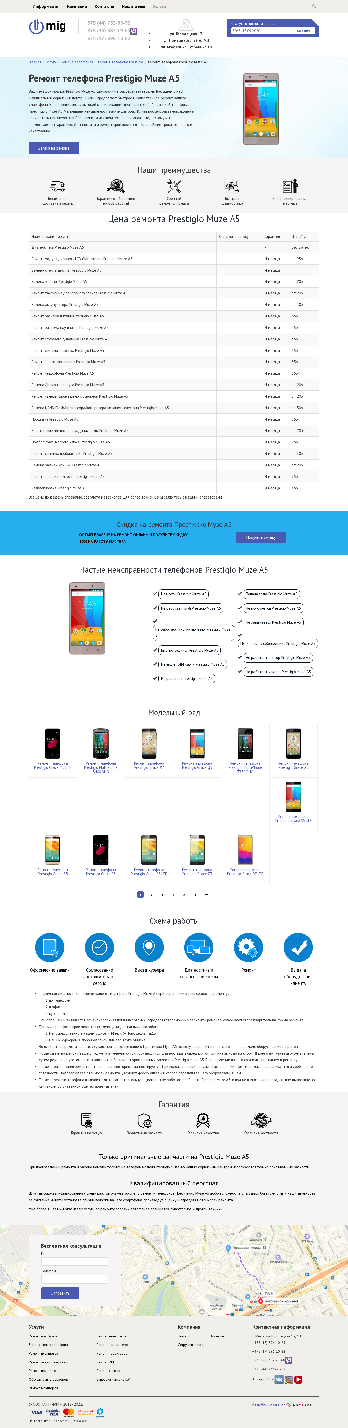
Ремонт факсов (108, 1370)
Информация (46, 6)
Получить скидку (261, 537)
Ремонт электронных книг (49, 1362)
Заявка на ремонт (53, 148)
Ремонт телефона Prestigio (120, 62)
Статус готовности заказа (253, 23)
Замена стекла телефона (48, 1344)
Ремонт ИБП (106, 1362)
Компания (77, 6)
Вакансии (217, 1336)
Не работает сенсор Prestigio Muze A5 (278, 657)
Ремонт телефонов (77, 62)
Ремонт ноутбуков (43, 1336)
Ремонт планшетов (43, 1353)
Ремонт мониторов (43, 1388)
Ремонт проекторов (112, 1353)
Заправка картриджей (114, 1379)
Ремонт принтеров (43, 1370)
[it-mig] (47, 26)
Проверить (302, 31)
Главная (35, 62)
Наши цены (133, 6)
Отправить (60, 1293)
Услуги (159, 6)
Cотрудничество (190, 1344)
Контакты (104, 6)
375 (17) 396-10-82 (108, 38)
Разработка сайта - (269, 1404)
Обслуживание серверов (48, 1379)
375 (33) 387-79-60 (108, 30)
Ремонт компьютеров (113, 1344)
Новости (184, 1336)
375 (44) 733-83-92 (108, 23)
